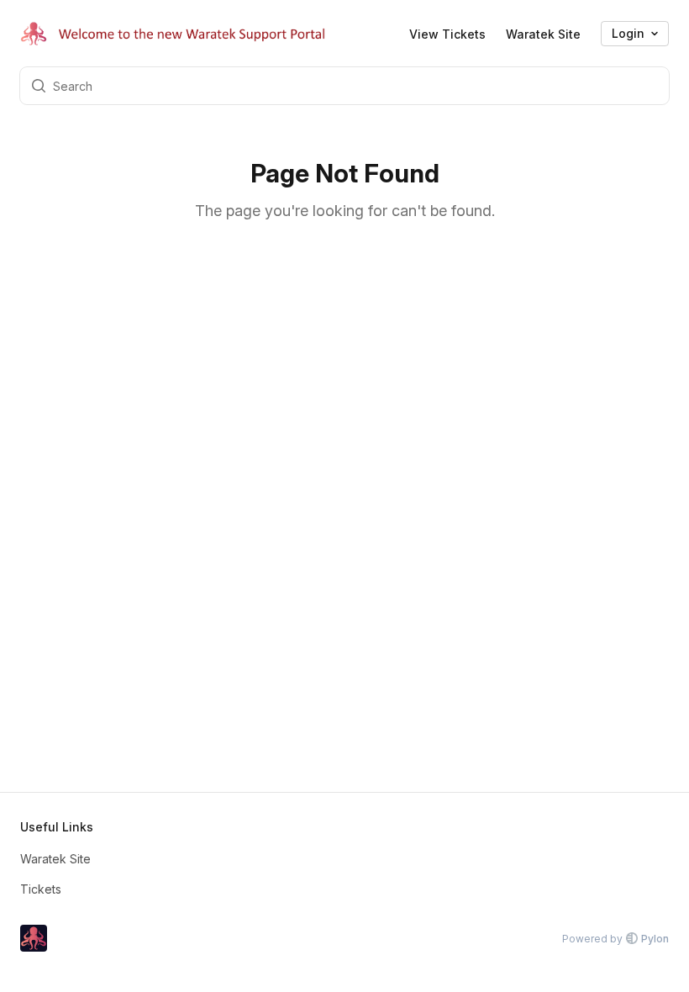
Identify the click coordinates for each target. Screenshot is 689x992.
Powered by (615, 938)
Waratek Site (543, 34)
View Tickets (447, 34)
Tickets (40, 889)
